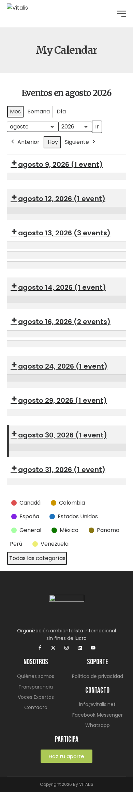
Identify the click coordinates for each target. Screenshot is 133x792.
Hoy (53, 142)
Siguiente (77, 142)
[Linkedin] (79, 647)
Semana (39, 111)
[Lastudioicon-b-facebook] (40, 647)
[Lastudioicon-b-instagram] (66, 647)
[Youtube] (93, 647)
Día (61, 111)
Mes (15, 111)
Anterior (28, 142)
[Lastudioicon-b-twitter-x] (53, 647)
